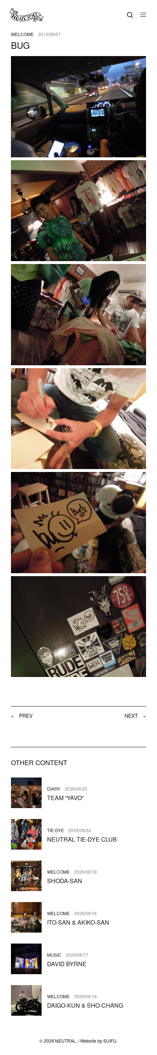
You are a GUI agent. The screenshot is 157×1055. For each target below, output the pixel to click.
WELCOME (22, 34)
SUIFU (109, 1041)
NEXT (135, 715)
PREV (21, 715)
